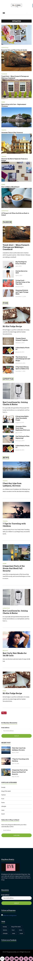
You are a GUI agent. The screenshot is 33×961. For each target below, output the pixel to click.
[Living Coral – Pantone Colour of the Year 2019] (8, 283)
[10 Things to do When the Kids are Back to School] (16, 198)
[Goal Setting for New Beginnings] (8, 439)
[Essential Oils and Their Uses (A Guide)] (16, 35)
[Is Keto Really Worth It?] (8, 350)
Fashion (7, 222)
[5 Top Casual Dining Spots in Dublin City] (8, 369)
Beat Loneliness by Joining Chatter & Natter (15, 403)
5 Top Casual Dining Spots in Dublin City (22, 368)
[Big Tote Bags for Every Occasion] (8, 264)
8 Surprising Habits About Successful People (22, 418)
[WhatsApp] (11, 958)
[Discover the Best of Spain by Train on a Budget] (16, 144)
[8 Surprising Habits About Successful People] (8, 419)
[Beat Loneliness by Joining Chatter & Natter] (16, 597)
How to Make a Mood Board (10, 187)
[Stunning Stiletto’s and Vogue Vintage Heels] (8, 293)
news (2, 810)
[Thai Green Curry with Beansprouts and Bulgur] (8, 360)
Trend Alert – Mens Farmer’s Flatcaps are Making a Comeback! (15, 77)
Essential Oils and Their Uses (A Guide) (14, 50)
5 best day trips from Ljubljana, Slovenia (12, 484)
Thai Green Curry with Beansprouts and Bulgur (23, 358)
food (4, 691)
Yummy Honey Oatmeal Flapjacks (22, 339)
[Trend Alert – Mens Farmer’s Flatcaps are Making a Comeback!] (16, 61)
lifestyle (6, 608)
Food (5, 303)
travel (3, 130)
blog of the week (6, 791)
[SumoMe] (30, 958)
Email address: (5, 727)
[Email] (16, 958)
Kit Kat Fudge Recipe (12, 326)
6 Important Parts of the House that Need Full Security (14, 568)
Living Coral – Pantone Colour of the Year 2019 (23, 282)
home (3, 102)
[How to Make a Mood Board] (16, 172)
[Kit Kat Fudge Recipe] (16, 680)
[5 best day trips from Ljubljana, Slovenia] (16, 470)
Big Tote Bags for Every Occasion (21, 262)
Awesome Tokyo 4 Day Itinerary (12, 132)
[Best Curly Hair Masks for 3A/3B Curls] (16, 639)
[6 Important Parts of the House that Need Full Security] (16, 552)
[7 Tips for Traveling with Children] (16, 510)
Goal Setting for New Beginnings (22, 437)
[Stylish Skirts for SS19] (8, 274)
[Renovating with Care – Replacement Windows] (16, 89)
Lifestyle (4, 47)
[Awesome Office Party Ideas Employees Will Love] (8, 429)
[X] (26, 958)
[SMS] (7, 958)
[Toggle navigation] (4, 13)
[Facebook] (21, 958)
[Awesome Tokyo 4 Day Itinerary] (16, 117)
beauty (5, 650)
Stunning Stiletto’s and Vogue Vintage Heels (22, 292)
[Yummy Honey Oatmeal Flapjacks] (8, 341)
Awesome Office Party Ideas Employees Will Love (23, 428)
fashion (4, 74)
